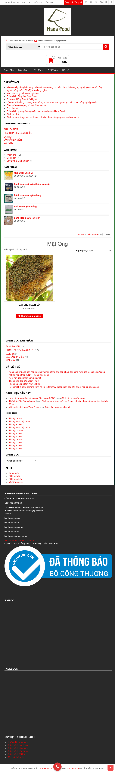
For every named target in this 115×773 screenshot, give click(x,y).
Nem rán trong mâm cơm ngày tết (23, 93)
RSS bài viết (14, 475)
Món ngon (11, 157)
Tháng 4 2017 (15, 448)
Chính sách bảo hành (17, 750)
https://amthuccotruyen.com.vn (19, 540)
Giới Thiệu (53, 70)
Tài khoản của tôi (12, 2)
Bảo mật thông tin (15, 756)
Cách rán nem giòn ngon (73, 398)
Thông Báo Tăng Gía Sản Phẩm (22, 96)
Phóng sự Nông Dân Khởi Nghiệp (22, 99)
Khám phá (11, 154)
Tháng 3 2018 (15, 433)
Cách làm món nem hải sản (58, 407)
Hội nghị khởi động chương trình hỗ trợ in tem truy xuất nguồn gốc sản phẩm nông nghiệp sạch (52, 102)
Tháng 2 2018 (15, 436)
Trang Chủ (9, 70)
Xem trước (54, 259)
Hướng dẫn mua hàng (17, 741)
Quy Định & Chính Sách (18, 160)
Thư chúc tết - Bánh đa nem (22, 401)
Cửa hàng (49, 2)
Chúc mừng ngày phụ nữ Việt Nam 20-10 (26, 105)
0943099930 (73, 768)
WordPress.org (16, 481)
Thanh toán (26, 2)
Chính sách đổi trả (16, 753)
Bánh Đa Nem (11, 129)
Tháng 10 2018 (16, 430)
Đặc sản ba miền (13, 139)
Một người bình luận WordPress (24, 407)
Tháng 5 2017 (15, 445)
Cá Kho (8, 136)
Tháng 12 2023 (16, 418)
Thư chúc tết (13, 108)
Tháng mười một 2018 (19, 427)
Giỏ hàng (38, 2)
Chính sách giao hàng (17, 747)
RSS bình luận (15, 478)
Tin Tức (38, 70)
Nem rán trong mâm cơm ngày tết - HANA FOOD (32, 398)
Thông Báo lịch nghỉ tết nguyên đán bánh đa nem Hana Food (36, 111)
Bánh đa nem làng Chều (18, 132)
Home (81, 234)
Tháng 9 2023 (15, 424)
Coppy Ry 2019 (47, 768)
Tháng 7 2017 (15, 442)
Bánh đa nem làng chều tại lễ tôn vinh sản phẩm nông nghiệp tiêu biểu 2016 (43, 117)
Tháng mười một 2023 (19, 421)
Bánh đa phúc (13, 114)
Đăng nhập (14, 472)
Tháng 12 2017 (16, 439)
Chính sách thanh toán (18, 744)
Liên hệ (65, 70)
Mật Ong (8, 142)
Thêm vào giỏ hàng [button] (31, 315)
